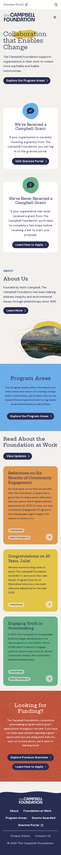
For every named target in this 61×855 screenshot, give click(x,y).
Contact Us (43, 835)
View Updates (16, 456)
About (14, 811)
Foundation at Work (37, 811)
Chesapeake (16, 530)
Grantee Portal (13, 4)
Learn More (15, 310)
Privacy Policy (20, 835)
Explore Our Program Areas (26, 80)
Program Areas (16, 818)
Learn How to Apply (29, 245)
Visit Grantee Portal (29, 161)
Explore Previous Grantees (29, 757)
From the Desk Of (19, 537)
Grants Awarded (43, 818)
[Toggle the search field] (56, 4)
